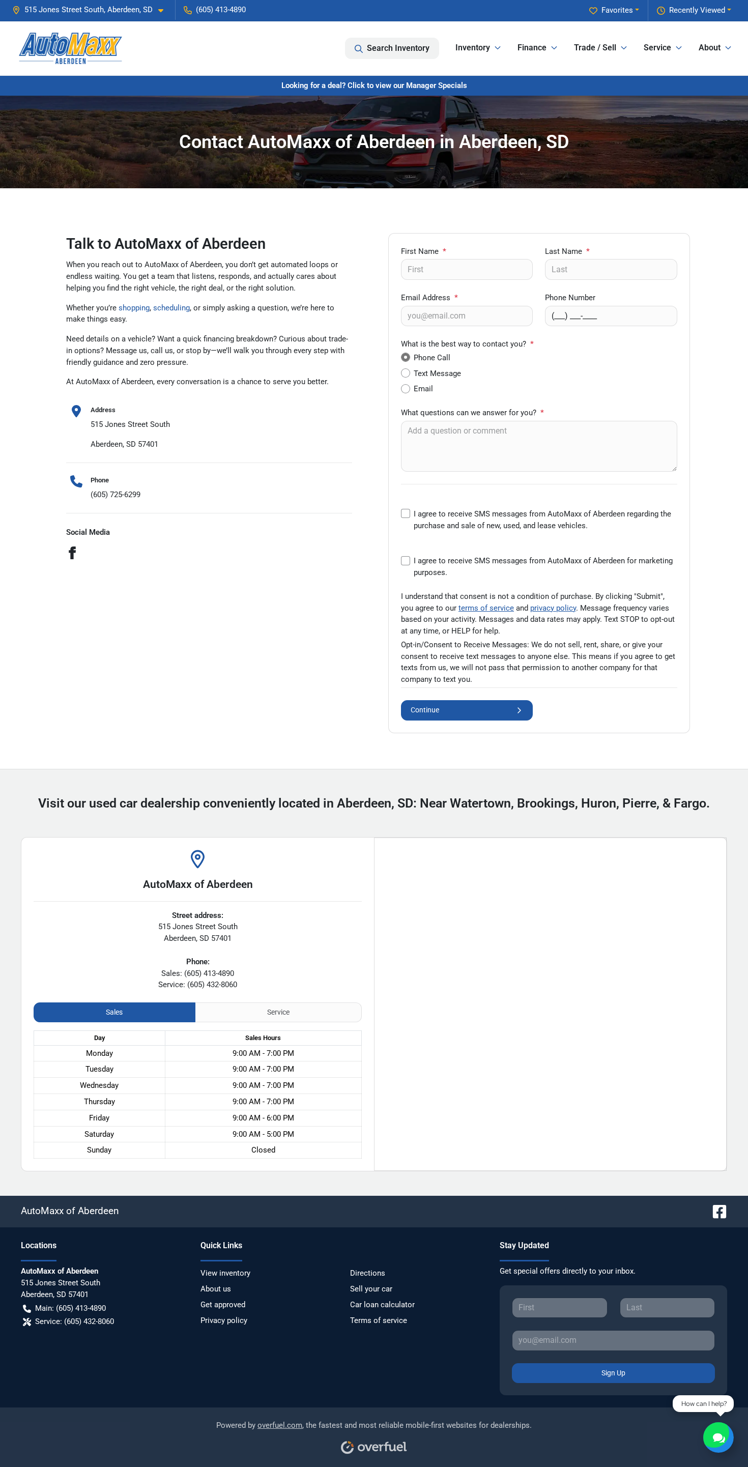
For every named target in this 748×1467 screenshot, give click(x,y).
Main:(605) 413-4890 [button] (70, 1308)
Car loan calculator (382, 1304)
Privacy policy (223, 1320)
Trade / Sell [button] (595, 47)
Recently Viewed (697, 10)
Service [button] (657, 47)
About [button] (710, 47)
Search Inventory (398, 48)
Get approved (222, 1304)
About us (215, 1288)
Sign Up (613, 1373)
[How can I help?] (718, 1437)
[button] (92, 10)
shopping (134, 307)
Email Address (429, 297)
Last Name (567, 251)
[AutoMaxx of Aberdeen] (70, 48)
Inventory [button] (472, 47)
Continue (425, 710)
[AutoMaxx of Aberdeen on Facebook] (715, 1211)
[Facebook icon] (72, 554)
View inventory (225, 1273)
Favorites (617, 10)
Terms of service (378, 1320)
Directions (367, 1273)
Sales (114, 1012)
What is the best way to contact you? (467, 344)
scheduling (171, 307)
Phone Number (570, 297)
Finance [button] (531, 47)
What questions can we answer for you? (472, 412)
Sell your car (371, 1288)
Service (278, 1012)
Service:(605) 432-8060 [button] (74, 1321)
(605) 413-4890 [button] (221, 9)
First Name (423, 251)
